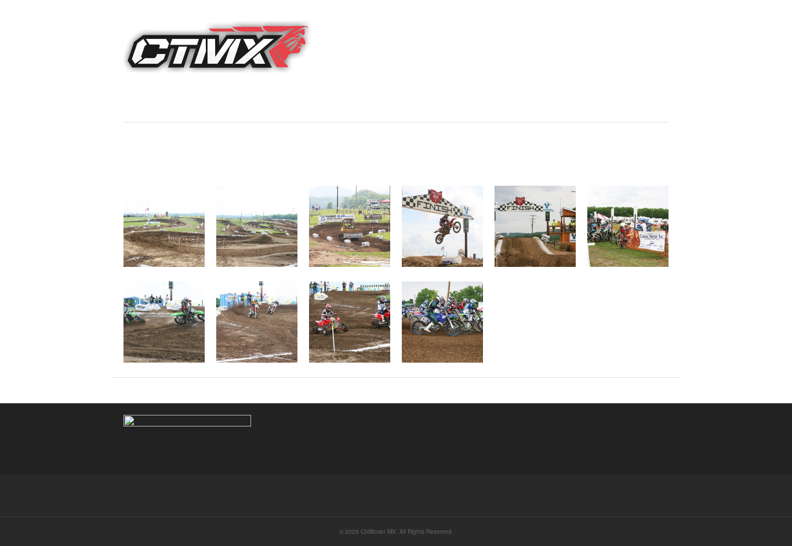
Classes (238, 109)
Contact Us (570, 109)
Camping (401, 109)
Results (454, 109)
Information (340, 109)
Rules (285, 109)
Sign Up (187, 109)
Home (142, 109)
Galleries (508, 109)
